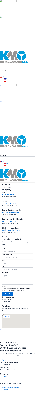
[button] (17, 182)
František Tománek (9, 203)
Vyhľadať (3, 71)
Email (3, 260)
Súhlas (4, 286)
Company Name (7, 254)
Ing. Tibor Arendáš (9, 221)
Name (3, 248)
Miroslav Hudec (8, 194)
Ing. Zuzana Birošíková (11, 230)
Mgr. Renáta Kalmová (10, 212)
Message (5, 272)
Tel (3, 266)
